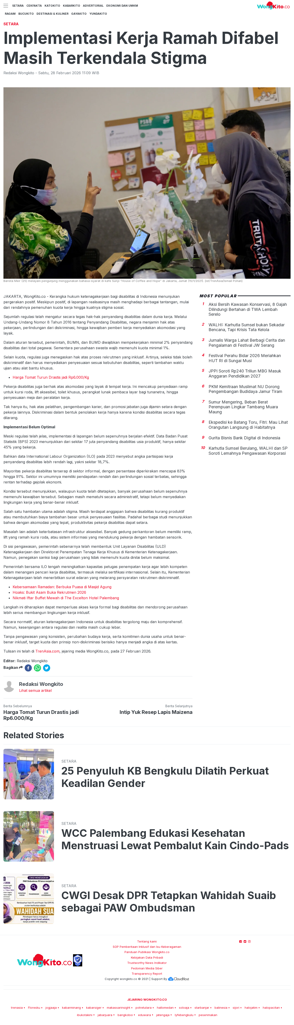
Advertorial (93, 5)
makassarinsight (118, 1007)
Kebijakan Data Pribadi (147, 957)
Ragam (10, 13)
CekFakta (34, 5)
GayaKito (79, 13)
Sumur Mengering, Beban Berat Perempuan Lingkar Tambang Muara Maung (243, 407)
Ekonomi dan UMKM (122, 5)
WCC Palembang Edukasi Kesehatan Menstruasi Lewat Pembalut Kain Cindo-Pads (175, 839)
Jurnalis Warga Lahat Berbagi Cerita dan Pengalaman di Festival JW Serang (247, 343)
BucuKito (26, 13)
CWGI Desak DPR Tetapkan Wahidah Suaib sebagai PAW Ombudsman (168, 901)
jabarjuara (105, 1015)
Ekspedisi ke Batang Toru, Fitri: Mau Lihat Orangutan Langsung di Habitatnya (248, 425)
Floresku (34, 1007)
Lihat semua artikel (35, 690)
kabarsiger (94, 1007)
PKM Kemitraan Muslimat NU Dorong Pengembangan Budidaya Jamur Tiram (245, 389)
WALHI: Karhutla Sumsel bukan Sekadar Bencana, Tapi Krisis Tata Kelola (247, 327)
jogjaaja (51, 1007)
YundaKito (98, 13)
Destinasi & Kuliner (52, 13)
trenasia (17, 1007)
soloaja (184, 1007)
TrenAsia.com (47, 651)
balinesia (221, 1007)
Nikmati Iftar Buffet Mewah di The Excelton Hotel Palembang (66, 598)
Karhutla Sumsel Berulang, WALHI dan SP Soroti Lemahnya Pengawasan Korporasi (248, 451)
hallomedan (165, 1007)
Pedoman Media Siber (147, 968)
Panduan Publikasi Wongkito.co (147, 952)
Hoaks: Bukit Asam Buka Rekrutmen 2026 (49, 592)
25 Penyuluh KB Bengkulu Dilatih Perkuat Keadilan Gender (165, 777)
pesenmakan (208, 1015)
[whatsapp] (37, 668)
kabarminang (71, 1007)
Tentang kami (147, 941)
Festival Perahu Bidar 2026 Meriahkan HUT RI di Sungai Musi (245, 358)
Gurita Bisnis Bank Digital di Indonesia (244, 438)
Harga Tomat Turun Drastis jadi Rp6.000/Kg (51, 377)
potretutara (144, 1007)
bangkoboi (125, 1015)
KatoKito (52, 5)
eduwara (144, 1015)
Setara (18, 5)
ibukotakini (84, 1015)
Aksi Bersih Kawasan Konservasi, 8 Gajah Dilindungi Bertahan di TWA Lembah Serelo (248, 309)
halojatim (251, 1007)
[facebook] (28, 668)
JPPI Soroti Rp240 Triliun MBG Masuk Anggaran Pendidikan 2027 (245, 374)
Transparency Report (147, 973)
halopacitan (271, 1007)
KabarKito (71, 5)
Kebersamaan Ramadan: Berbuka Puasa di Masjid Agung (62, 587)
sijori (236, 1007)
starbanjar (202, 1007)
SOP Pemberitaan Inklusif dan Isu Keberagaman (147, 946)
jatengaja (163, 1015)
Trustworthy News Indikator (147, 963)
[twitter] (46, 668)
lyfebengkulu (184, 1015)
